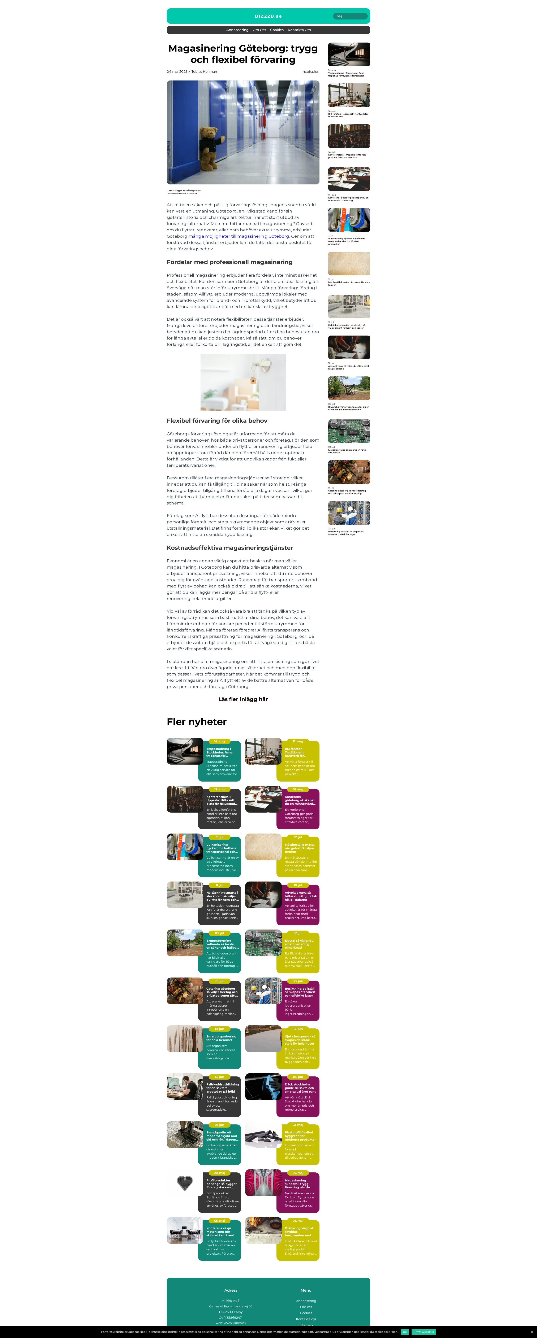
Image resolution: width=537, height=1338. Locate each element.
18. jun (219, 1029)
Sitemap (306, 1325)
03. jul (298, 933)
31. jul (220, 837)
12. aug (298, 741)
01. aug (298, 789)
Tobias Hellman (204, 72)
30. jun (298, 981)
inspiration (310, 72)
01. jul (219, 981)
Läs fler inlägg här (243, 699)
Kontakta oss (299, 30)
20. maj (219, 1173)
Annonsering (237, 30)
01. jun (219, 1125)
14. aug (219, 741)
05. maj (219, 1221)
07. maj (298, 1173)
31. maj (298, 1125)
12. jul (298, 837)
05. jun (298, 1077)
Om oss (259, 30)
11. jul (219, 885)
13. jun (219, 1077)
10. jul (298, 885)
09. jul (219, 933)
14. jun (298, 1029)
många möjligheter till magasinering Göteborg (239, 236)
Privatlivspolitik (424, 1331)
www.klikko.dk (235, 1323)
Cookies (277, 30)
